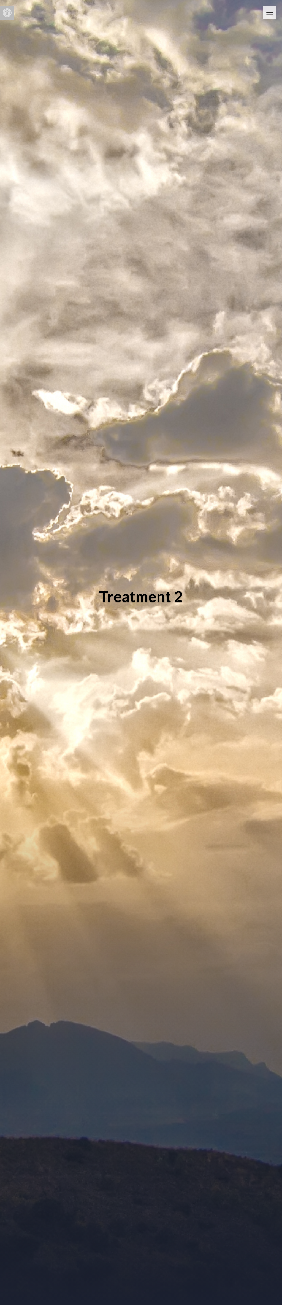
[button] (7, 13)
